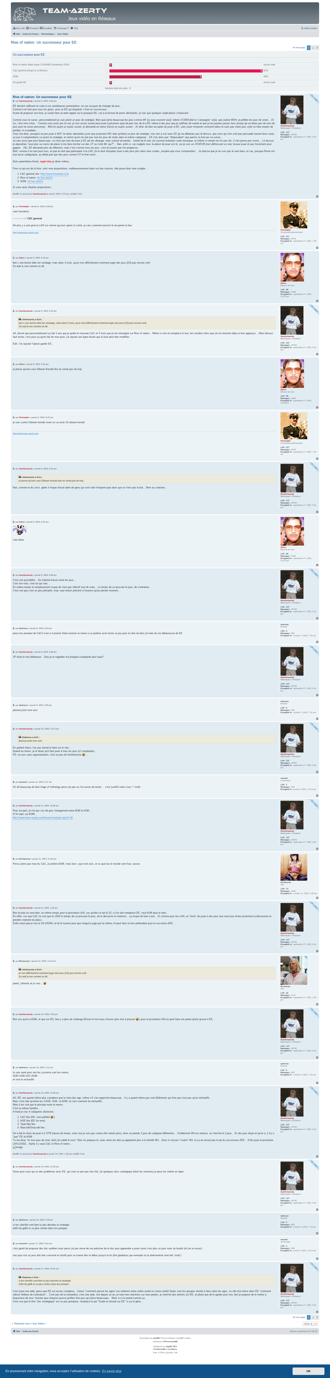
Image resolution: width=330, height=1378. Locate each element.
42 (287, 993)
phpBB (156, 1338)
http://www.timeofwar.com (54, 173)
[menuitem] (19, 28)
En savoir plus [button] (111, 1371)
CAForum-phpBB (170, 1341)
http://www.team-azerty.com (26, 232)
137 (288, 132)
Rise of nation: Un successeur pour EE (44, 42)
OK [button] (309, 1371)
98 (287, 290)
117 (287, 236)
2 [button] (313, 47)
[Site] (65, 13)
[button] (317, 47)
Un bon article (44, 177)
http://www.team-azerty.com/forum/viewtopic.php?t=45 (43, 817)
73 (287, 889)
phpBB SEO (171, 1346)
